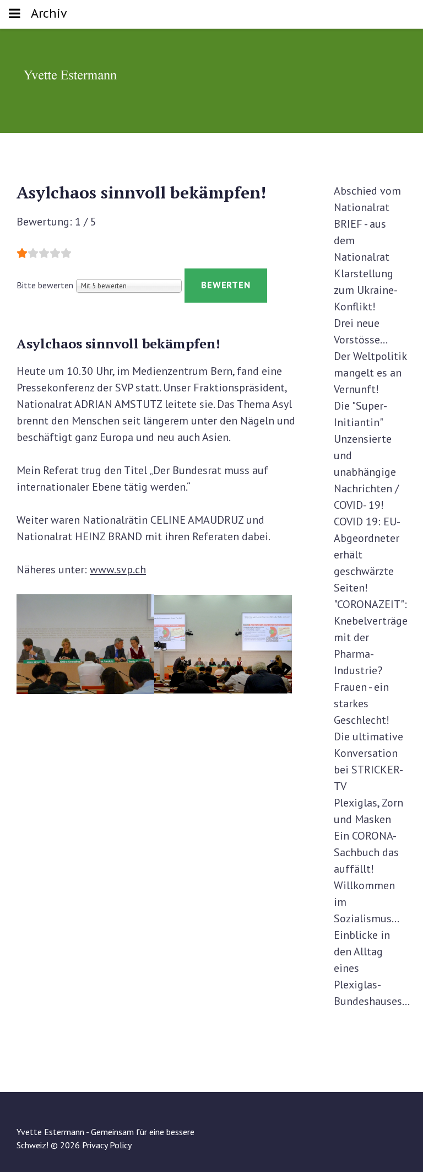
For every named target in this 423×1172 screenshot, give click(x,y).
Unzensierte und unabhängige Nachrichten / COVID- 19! (366, 472)
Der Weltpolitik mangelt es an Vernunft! (370, 372)
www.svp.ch (118, 569)
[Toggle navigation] (15, 14)
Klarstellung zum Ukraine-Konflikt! (366, 290)
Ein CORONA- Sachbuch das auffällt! (366, 852)
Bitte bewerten (45, 285)
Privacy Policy (107, 1145)
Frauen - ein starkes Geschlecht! (361, 703)
